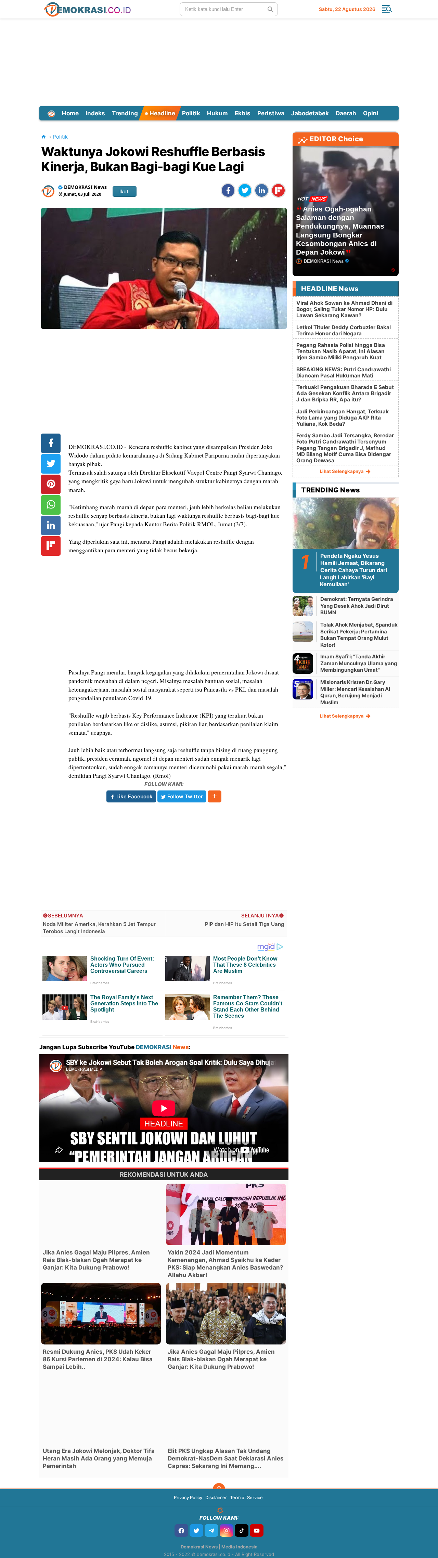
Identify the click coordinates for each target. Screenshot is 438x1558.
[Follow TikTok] (241, 1530)
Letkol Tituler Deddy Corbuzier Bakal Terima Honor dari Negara (343, 330)
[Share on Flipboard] (278, 190)
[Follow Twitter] (196, 1530)
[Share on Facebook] (228, 190)
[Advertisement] (219, 61)
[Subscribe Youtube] (256, 1530)
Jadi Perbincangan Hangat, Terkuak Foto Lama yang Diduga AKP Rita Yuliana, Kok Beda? (342, 417)
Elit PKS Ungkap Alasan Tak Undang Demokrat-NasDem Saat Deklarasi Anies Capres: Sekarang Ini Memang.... (226, 1458)
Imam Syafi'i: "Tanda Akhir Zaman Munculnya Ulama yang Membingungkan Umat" (358, 663)
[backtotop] (219, 1489)
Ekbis (242, 113)
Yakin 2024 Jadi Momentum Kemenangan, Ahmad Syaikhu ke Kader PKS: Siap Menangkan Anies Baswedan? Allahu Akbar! (225, 1263)
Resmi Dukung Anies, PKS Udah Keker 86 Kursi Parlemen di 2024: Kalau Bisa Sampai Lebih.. (98, 1359)
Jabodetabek (310, 113)
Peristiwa (270, 113)
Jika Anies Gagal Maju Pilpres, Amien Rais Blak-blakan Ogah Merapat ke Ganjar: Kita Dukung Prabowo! (96, 1260)
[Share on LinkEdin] (261, 190)
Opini (370, 113)
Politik (191, 113)
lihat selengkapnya (342, 471)
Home (70, 113)
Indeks (95, 113)
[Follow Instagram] (226, 1530)
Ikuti (124, 191)
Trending (125, 113)
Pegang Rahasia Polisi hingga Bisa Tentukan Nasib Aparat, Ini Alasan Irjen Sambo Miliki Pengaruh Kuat (340, 351)
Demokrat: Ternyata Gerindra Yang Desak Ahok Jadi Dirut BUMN (356, 606)
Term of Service (246, 1497)
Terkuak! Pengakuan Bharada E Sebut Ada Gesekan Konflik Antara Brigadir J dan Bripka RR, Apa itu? (345, 393)
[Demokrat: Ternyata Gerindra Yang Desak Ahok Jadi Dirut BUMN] (303, 606)
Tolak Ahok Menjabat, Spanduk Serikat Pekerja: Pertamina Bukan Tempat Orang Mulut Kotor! (359, 634)
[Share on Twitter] (244, 190)
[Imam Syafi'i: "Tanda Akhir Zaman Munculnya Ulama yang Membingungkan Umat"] (303, 663)
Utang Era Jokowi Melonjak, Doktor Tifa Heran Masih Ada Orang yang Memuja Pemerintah (99, 1458)
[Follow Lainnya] (214, 796)
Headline (161, 113)
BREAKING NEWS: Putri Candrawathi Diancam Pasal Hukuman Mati (343, 372)
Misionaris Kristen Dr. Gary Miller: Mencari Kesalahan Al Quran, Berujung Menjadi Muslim (355, 692)
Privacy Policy (188, 1497)
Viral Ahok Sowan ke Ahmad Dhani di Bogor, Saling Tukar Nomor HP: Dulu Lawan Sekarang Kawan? (344, 309)
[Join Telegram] (211, 1530)
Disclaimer (216, 1497)
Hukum (217, 113)
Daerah (346, 113)
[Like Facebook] (181, 1530)
